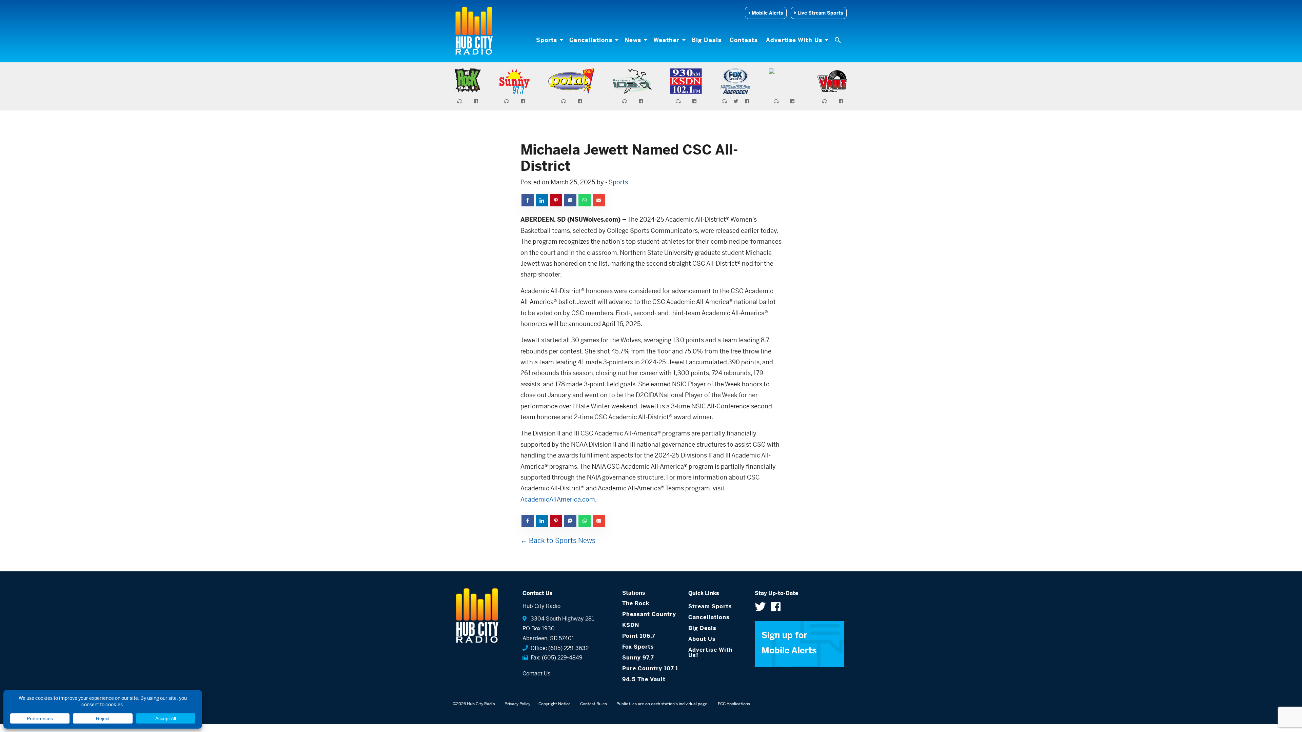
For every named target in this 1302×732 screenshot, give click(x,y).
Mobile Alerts (766, 13)
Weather (666, 40)
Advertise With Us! (710, 652)
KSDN (630, 625)
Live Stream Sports (819, 13)
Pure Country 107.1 (650, 668)
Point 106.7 (638, 635)
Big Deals (707, 40)
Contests (744, 40)
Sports (546, 40)
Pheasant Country (649, 614)
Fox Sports (638, 646)
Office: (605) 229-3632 (558, 648)
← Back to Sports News (557, 540)
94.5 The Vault (644, 679)
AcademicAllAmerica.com (557, 499)
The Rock (635, 603)
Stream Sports (710, 606)
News (633, 40)
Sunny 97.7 (638, 657)
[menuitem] (548, 40)
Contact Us (536, 673)
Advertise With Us (794, 40)
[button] (838, 40)
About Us (702, 639)
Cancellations (590, 40)
